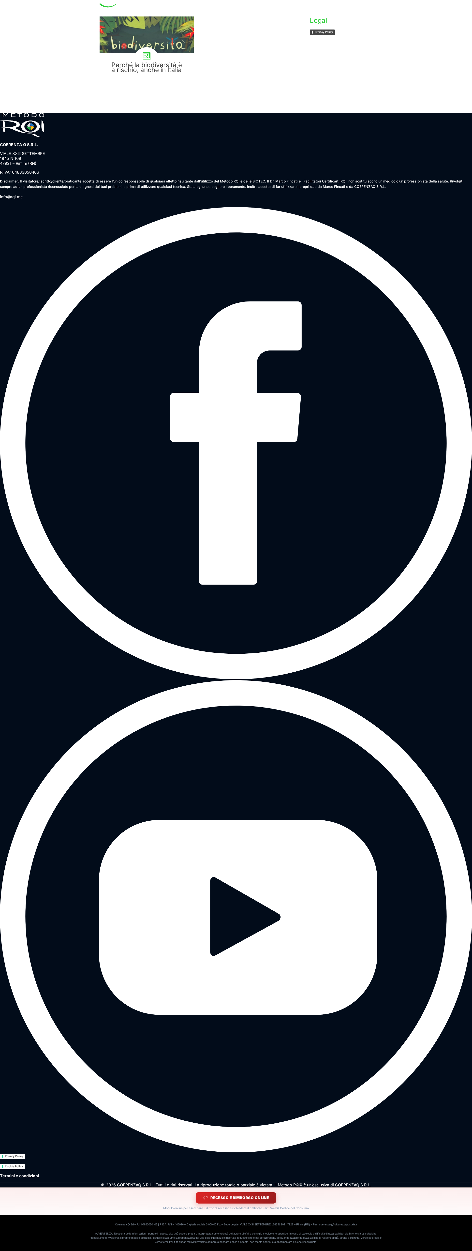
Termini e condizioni (19, 1175)
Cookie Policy (14, 1166)
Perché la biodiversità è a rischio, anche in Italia (147, 48)
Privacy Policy (324, 32)
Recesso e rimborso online (239, 1197)
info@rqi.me (11, 196)
